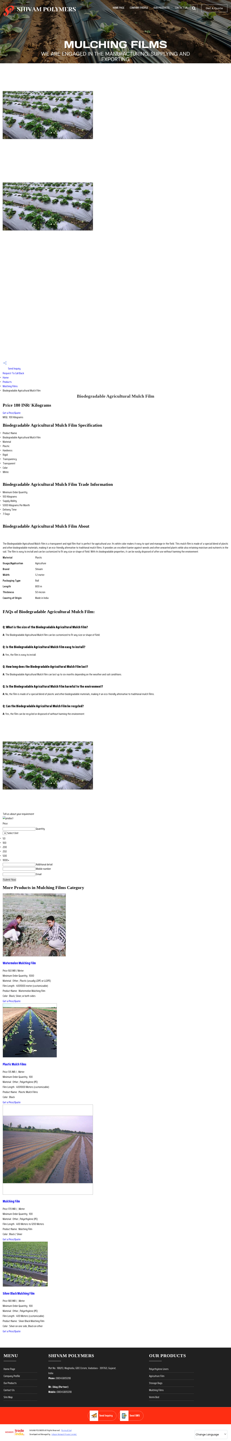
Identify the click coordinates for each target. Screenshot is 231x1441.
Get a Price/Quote (12, 413)
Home (6, 377)
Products (7, 382)
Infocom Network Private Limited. (64, 1434)
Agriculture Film (156, 1376)
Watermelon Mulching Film (19, 963)
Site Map (8, 1397)
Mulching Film (11, 1201)
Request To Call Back (13, 373)
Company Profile (139, 7)
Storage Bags (155, 1383)
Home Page (118, 7)
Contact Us (181, 7)
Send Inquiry (14, 368)
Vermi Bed (154, 1397)
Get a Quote (214, 8)
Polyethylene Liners (159, 1369)
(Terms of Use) (66, 1430)
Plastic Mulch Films (14, 1064)
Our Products (161, 7)
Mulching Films (10, 386)
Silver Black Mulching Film (18, 1293)
